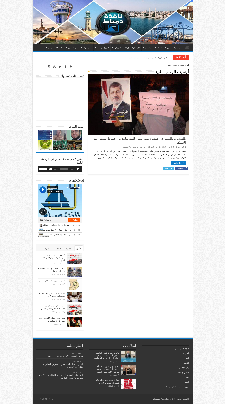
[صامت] (50, 169)
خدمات (51, 48)
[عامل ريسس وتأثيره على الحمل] (74, 284)
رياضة (60, 48)
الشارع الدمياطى (174, 48)
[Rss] (71, 66)
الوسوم (48, 248)
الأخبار (159, 48)
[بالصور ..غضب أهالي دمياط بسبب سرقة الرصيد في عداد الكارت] (74, 258)
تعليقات (58, 248)
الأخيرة (69, 248)
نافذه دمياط (180, 147)
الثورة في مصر (103, 48)
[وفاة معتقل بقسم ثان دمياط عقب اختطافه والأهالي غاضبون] (74, 309)
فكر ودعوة (118, 48)
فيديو (187, 382)
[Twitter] (60, 66)
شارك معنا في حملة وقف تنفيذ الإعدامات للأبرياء (107, 381)
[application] (60, 169)
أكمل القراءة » (178, 163)
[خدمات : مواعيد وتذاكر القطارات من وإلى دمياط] (74, 272)
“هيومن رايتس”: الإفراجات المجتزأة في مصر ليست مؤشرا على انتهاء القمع (106, 369)
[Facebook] (65, 66)
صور (187, 377)
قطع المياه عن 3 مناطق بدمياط (158, 57)
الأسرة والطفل (133, 48)
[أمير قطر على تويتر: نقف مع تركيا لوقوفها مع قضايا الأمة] (74, 297)
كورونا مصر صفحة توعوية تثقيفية (175, 386)
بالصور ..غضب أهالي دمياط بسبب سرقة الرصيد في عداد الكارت (53, 257)
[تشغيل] (78, 169)
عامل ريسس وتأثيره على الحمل (52, 281)
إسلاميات (148, 48)
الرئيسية (187, 47)
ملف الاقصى (73, 48)
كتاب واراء (87, 48)
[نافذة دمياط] (113, 22)
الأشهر (78, 248)
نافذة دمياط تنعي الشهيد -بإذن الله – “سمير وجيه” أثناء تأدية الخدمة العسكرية (106, 355)
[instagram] (49, 66)
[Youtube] (54, 66)
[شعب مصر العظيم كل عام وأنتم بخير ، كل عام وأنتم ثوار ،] (74, 322)
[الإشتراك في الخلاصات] (89, 71)
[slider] (43, 168)
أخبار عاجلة (154, 147)
